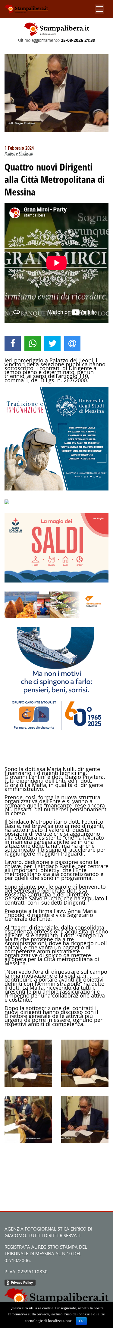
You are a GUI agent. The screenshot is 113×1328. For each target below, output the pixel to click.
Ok (81, 1321)
